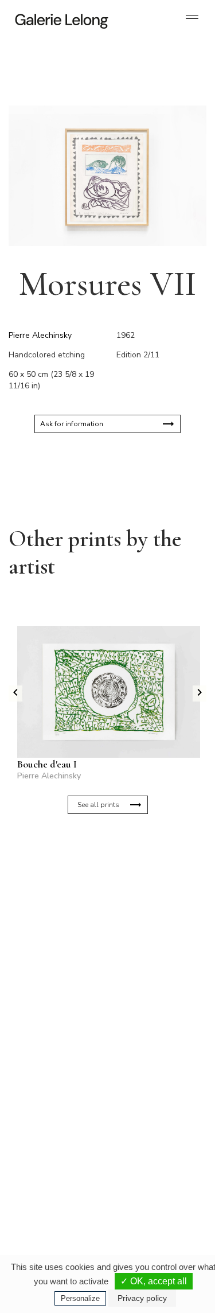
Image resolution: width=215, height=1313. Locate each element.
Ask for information (71, 423)
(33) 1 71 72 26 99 (57, 1194)
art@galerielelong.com (146, 1194)
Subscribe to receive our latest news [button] (98, 867)
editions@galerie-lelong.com (154, 1079)
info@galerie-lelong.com (52, 1079)
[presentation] (15, 693)
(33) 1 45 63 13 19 (57, 1070)
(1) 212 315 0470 (151, 1184)
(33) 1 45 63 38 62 (153, 1070)
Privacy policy (142, 1298)
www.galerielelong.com (147, 1203)
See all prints (98, 804)
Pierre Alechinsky (40, 335)
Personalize (80, 1298)
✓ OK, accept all (153, 1281)
